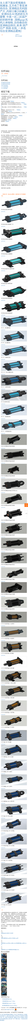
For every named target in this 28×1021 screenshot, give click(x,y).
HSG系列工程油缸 (7, 51)
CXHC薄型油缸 (21, 56)
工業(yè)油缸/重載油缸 (19, 51)
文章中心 (17, 34)
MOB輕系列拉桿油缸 (5, 82)
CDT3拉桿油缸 (4, 88)
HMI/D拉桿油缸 (4, 85)
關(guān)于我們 (12, 41)
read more (3, 211)
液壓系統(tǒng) (6, 46)
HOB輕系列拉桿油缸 (5, 84)
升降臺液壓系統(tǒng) (7, 999)
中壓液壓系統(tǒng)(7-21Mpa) (8, 1001)
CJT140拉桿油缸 (4, 86)
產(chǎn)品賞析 (18, 36)
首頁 (4, 41)
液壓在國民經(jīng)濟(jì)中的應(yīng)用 (9, 938)
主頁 (2, 73)
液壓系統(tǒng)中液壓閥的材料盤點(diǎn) (10, 949)
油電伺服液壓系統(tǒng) (8, 61)
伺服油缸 (5, 56)
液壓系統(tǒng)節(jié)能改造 (9, 66)
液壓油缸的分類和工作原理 (7, 933)
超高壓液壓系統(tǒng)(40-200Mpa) (9, 1005)
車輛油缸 (12, 56)
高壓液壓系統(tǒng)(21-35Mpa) (9, 1003)
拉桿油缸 (16, 46)
